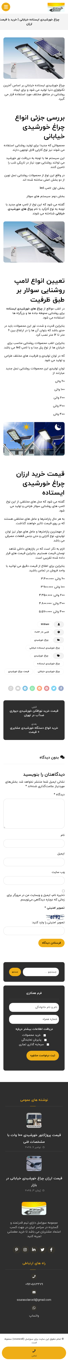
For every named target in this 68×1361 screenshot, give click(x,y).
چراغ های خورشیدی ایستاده (24, 309)
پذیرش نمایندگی (31, 1040)
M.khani (45, 624)
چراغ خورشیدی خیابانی (49, 671)
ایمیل (61, 854)
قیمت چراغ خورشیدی (18, 671)
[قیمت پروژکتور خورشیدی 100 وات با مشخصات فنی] (34, 1120)
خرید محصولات (31, 1035)
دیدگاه (59, 795)
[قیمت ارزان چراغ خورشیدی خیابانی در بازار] (34, 1163)
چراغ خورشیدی (41, 640)
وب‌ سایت (58, 872)
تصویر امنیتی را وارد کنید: (48, 922)
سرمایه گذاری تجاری (31, 1044)
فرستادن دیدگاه (51, 943)
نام (63, 835)
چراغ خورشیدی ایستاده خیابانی (44, 647)
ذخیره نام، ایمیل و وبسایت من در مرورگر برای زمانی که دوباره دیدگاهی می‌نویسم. (36, 897)
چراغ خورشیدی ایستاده (48, 663)
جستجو (15, 972)
